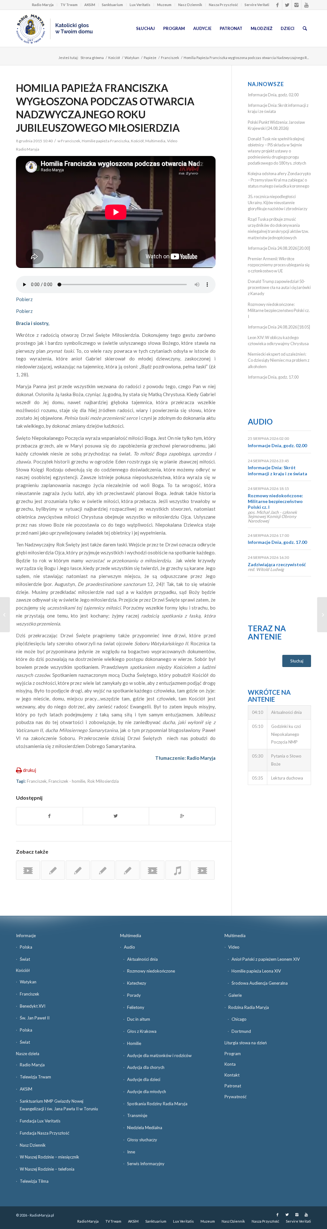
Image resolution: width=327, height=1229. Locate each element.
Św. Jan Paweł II (34, 1017)
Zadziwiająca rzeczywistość (277, 564)
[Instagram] (296, 5)
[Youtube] (306, 5)
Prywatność (235, 1096)
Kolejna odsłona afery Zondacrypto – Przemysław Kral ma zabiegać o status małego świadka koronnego (279, 179)
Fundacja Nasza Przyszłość (44, 1133)
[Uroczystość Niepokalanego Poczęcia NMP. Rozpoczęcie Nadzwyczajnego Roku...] (5, 614)
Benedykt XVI (32, 1006)
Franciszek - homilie (67, 781)
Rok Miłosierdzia (103, 781)
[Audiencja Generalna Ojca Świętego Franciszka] (28, 870)
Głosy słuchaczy (142, 1139)
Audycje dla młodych (146, 1091)
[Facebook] (277, 5)
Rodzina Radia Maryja (248, 1007)
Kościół (114, 58)
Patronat (232, 1085)
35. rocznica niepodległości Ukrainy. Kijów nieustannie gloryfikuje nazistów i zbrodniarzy (278, 202)
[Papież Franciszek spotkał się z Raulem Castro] (103, 870)
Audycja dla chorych (145, 1067)
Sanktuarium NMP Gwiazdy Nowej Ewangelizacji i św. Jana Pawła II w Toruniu (59, 1105)
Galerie (235, 995)
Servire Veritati (257, 5)
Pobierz (24, 299)
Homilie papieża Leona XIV (256, 971)
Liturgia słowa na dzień (245, 1042)
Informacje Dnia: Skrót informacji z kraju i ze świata (277, 470)
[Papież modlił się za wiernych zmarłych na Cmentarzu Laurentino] (128, 870)
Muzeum (164, 5)
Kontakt (232, 1074)
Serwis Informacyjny (145, 1163)
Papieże (150, 58)
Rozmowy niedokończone (151, 971)
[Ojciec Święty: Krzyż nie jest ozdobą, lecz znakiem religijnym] (53, 870)
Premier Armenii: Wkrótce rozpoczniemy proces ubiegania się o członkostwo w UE (279, 264)
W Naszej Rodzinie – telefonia (47, 1169)
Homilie (134, 1043)
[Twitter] (287, 5)
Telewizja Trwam (35, 1076)
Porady (134, 995)
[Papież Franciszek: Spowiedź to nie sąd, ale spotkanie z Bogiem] (78, 870)
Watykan (132, 58)
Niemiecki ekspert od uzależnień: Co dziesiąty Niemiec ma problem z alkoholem (278, 360)
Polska (26, 947)
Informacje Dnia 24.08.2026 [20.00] (279, 248)
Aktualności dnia (142, 959)
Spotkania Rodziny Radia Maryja (157, 1103)
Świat (25, 959)
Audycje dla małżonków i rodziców (159, 1055)
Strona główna (92, 58)
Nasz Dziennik (190, 5)
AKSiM (89, 5)
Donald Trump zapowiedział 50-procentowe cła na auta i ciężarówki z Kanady (279, 287)
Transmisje (137, 1115)
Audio (260, 421)
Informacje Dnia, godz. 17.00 (273, 377)
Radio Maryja (43, 5)
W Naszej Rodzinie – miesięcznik (49, 1156)
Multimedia (155, 140)
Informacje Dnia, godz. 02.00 (273, 94)
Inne (131, 1151)
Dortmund (241, 1031)
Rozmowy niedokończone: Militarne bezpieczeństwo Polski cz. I (279, 310)
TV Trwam (69, 5)
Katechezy (136, 983)
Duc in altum (138, 1019)
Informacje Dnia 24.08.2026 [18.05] (279, 326)
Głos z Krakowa (141, 1031)
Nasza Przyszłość (223, 5)
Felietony (135, 1007)
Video (172, 140)
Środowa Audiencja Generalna (260, 983)
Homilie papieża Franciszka (105, 140)
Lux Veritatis (140, 5)
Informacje (26, 935)
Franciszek (170, 58)
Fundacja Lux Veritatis (40, 1120)
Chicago (239, 1019)
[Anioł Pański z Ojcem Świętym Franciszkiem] (152, 870)
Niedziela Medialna (144, 1127)
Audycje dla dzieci (143, 1079)
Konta (230, 1064)
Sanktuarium (112, 5)
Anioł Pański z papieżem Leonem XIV (266, 959)
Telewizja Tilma (34, 1181)
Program (232, 1053)
